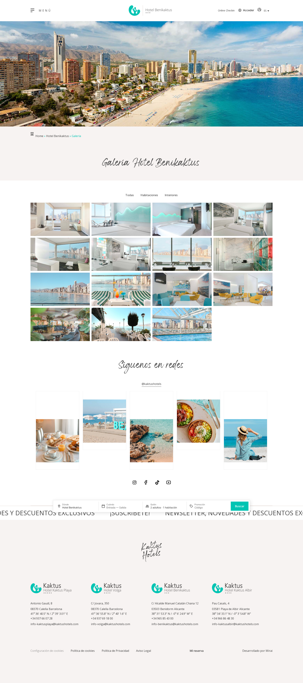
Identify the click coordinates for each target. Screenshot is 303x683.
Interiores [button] (171, 195)
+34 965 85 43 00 (162, 618)
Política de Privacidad (115, 651)
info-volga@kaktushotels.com (110, 624)
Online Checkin (226, 10)
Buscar (239, 506)
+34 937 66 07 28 (41, 618)
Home (39, 136)
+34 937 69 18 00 (102, 618)
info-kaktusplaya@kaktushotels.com (54, 624)
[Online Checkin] (211, 10)
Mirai (269, 651)
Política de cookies (83, 651)
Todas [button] (129, 195)
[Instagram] (134, 482)
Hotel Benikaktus (57, 136)
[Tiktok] (157, 482)
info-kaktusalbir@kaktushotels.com (235, 624)
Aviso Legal (143, 651)
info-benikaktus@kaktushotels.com (175, 624)
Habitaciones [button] (149, 195)
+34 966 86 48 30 (223, 618)
